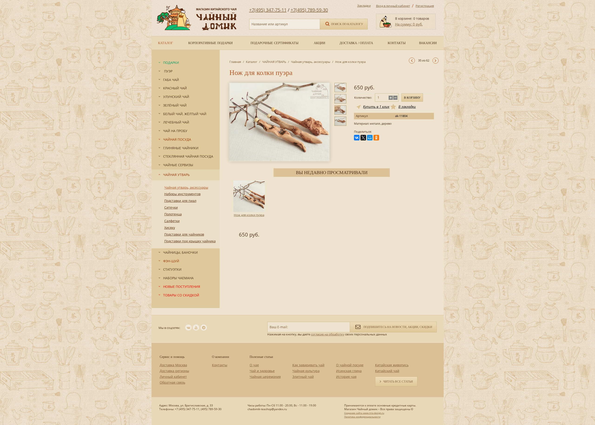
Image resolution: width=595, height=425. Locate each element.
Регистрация (425, 6)
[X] (363, 137)
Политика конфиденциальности (362, 416)
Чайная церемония (265, 376)
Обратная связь (172, 382)
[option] (249, 210)
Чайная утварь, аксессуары (310, 62)
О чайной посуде (350, 365)
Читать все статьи (398, 381)
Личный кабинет (173, 376)
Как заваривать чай (308, 365)
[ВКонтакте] (357, 137)
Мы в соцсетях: (169, 328)
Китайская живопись (392, 365)
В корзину (412, 97)
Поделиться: (363, 132)
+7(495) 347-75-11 (268, 10)
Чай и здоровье (262, 371)
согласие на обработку (327, 334)
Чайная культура (306, 371)
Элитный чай (303, 376)
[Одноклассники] (376, 137)
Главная (235, 62)
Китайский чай (387, 371)
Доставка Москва (173, 365)
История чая (346, 376)
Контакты (219, 365)
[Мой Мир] (370, 137)
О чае (254, 365)
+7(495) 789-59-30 (309, 10)
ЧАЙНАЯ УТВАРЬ (274, 62)
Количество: (363, 97)
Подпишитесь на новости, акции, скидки (397, 327)
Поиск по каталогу (347, 24)
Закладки (364, 5)
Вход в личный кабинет (393, 6)
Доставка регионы (174, 371)
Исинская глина (349, 371)
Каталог (251, 62)
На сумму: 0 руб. (409, 24)
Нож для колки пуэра (249, 215)
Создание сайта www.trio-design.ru (364, 413)
